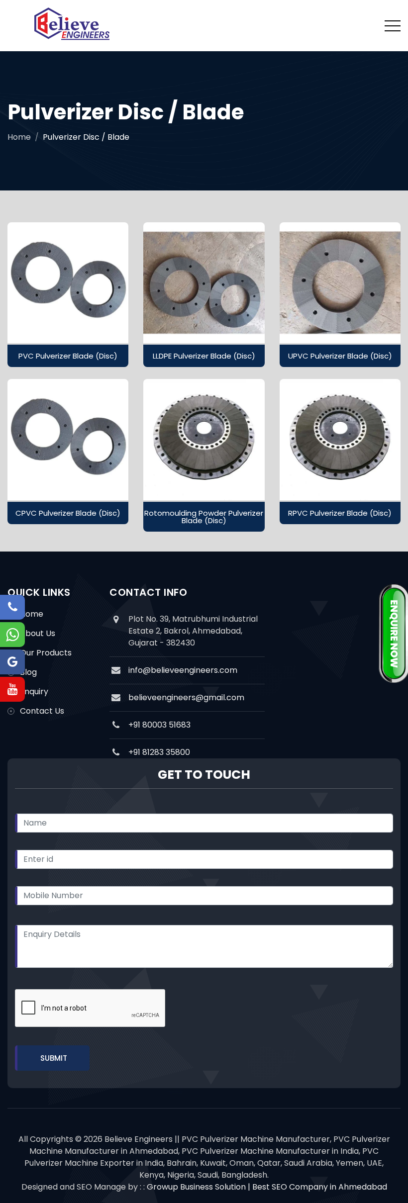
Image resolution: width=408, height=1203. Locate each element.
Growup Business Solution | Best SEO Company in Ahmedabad (267, 1187)
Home (19, 137)
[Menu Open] (393, 25)
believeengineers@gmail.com (186, 697)
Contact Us (42, 711)
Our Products (46, 652)
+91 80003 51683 (159, 725)
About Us (37, 633)
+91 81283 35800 (159, 752)
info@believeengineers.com (182, 670)
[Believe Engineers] (72, 25)
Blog (28, 672)
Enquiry (34, 691)
